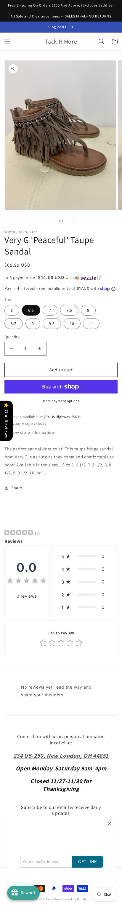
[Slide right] (74, 221)
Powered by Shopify (73, 899)
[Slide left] (47, 221)
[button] (7, 41)
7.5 (69, 310)
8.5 (14, 323)
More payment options (61, 401)
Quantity (11, 336)
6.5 (31, 310)
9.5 (52, 323)
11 (91, 323)
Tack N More (53, 899)
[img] (18, 533)
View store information (32, 432)
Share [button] (16, 487)
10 (72, 323)
